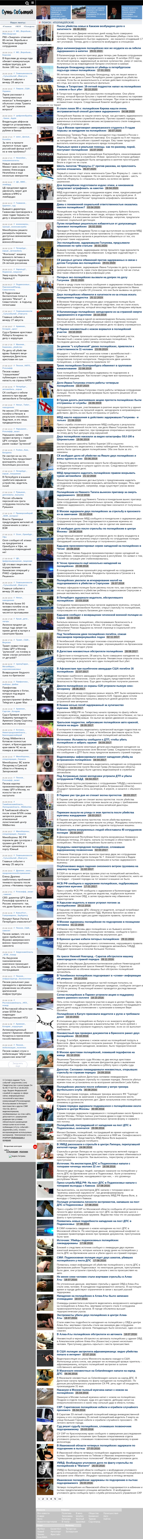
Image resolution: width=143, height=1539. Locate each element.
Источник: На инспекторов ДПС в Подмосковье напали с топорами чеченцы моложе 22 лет (93, 1165)
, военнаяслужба (18, 227)
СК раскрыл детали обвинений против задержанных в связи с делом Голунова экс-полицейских (97, 261)
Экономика (67, 1516)
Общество (94, 1513)
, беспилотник (24, 979)
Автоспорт (56, 1531)
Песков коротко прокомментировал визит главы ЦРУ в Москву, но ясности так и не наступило (17, 789)
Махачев (20, 344)
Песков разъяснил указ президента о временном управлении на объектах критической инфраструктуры (17, 988)
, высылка (19, 495)
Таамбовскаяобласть (12, 804)
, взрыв (18, 389)
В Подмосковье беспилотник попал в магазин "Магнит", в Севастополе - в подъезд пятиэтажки (17, 299)
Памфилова (22, 682)
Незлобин (20, 158)
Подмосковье (22, 284)
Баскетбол (56, 1529)
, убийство (17, 347)
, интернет (13, 516)
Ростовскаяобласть (11, 1003)
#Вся (18, 26)
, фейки (14, 684)
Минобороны (22, 756)
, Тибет (25, 405)
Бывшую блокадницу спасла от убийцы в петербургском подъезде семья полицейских (93, 69)
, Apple (13, 118)
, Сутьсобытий (9, 76)
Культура (66, 1519)
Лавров (19, 89)
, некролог (17, 272)
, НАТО (27, 365)
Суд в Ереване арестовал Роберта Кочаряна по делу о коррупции (17, 335)
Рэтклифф (21, 892)
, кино (28, 871)
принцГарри (22, 664)
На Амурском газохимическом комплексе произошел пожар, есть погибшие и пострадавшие (16, 964)
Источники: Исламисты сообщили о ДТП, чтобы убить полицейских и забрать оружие (92, 741)
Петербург (21, 248)
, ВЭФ (5, 516)
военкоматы (22, 224)
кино (18, 137)
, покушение (15, 474)
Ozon (18, 534)
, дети (24, 619)
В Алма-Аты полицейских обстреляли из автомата (89, 1334)
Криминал (94, 1516)
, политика (21, 1048)
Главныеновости (24, 73)
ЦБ (17, 182)
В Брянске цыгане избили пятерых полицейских (88, 939)
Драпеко (20, 871)
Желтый (80, 1519)
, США (27, 89)
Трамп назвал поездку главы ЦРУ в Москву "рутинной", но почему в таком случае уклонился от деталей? (16, 652)
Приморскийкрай (24, 513)
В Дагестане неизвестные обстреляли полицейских (90, 651)
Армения (20, 326)
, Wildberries (25, 807)
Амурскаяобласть (24, 952)
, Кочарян (15, 711)
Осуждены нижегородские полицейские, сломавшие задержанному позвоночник (91, 848)
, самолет (6, 894)
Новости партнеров (47, 1522)
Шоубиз (80, 1516)
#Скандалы (29, 26)
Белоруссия (72, 1531)
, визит (16, 431)
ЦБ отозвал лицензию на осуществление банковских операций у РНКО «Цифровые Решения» (16, 570)
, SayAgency (22, 915)
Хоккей (40, 1531)
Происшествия (110, 1513)
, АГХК (5, 955)
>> (59, 1499)
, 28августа (22, 76)
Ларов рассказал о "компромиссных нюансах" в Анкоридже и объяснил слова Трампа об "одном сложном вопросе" (52, 14)
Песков (19, 365)
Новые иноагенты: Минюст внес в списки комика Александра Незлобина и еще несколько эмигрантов (15, 170)
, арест (14, 329)
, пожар (12, 955)
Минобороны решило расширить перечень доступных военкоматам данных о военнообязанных (16, 236)
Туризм (92, 1519)
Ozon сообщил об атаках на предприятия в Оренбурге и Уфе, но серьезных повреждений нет (16, 546)
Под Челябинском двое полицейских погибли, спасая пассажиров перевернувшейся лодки (91, 635)
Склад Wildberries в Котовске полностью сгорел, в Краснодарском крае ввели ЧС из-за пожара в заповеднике (17, 744)
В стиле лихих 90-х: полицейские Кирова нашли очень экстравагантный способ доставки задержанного (92, 110)
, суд (13, 206)
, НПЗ (24, 1003)
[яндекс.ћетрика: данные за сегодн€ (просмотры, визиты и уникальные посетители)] (17, 1156)
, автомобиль (15, 251)
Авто (105, 1516)
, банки (5, 118)
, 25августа (22, 858)
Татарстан (71, 1529)
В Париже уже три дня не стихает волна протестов (89, 795)
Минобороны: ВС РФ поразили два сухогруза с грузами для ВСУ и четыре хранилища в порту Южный (17, 843)
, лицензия (27, 561)
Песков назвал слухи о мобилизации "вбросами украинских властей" (16, 1054)
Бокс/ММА (42, 1537)
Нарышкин (21, 429)
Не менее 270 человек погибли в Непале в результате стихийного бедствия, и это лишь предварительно (15, 416)
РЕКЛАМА (24, 1152)
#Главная (7, 26)
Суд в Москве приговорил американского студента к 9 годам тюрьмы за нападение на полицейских (96, 129)
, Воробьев (25, 31)
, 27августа (22, 314)
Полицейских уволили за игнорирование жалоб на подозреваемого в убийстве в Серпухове (89, 582)
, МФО (22, 182)
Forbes (19, 450)
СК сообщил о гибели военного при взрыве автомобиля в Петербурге (17, 395)
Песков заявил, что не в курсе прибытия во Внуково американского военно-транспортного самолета (16, 940)
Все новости (43, 1513)
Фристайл (55, 1534)
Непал (19, 405)
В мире (40, 1516)
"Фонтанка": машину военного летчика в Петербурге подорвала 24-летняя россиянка (96, 12)
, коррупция (16, 1026)
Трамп (19, 640)
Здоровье (80, 1522)
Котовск (20, 730)
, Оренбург (27, 534)
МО (17, 31)
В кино (79, 1513)
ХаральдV (20, 269)
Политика (66, 1513)
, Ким (25, 450)
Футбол (41, 1529)
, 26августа (22, 585)
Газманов (20, 203)
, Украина (21, 759)
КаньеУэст (21, 913)
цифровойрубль (24, 116)
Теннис (40, 1534)
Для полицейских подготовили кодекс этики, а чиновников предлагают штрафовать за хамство (95, 187)
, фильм (25, 137)
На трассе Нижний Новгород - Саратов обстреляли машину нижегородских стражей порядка (95, 958)
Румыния (20, 492)
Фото (39, 1519)
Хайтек (106, 1519)
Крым (18, 619)
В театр (65, 1522)
